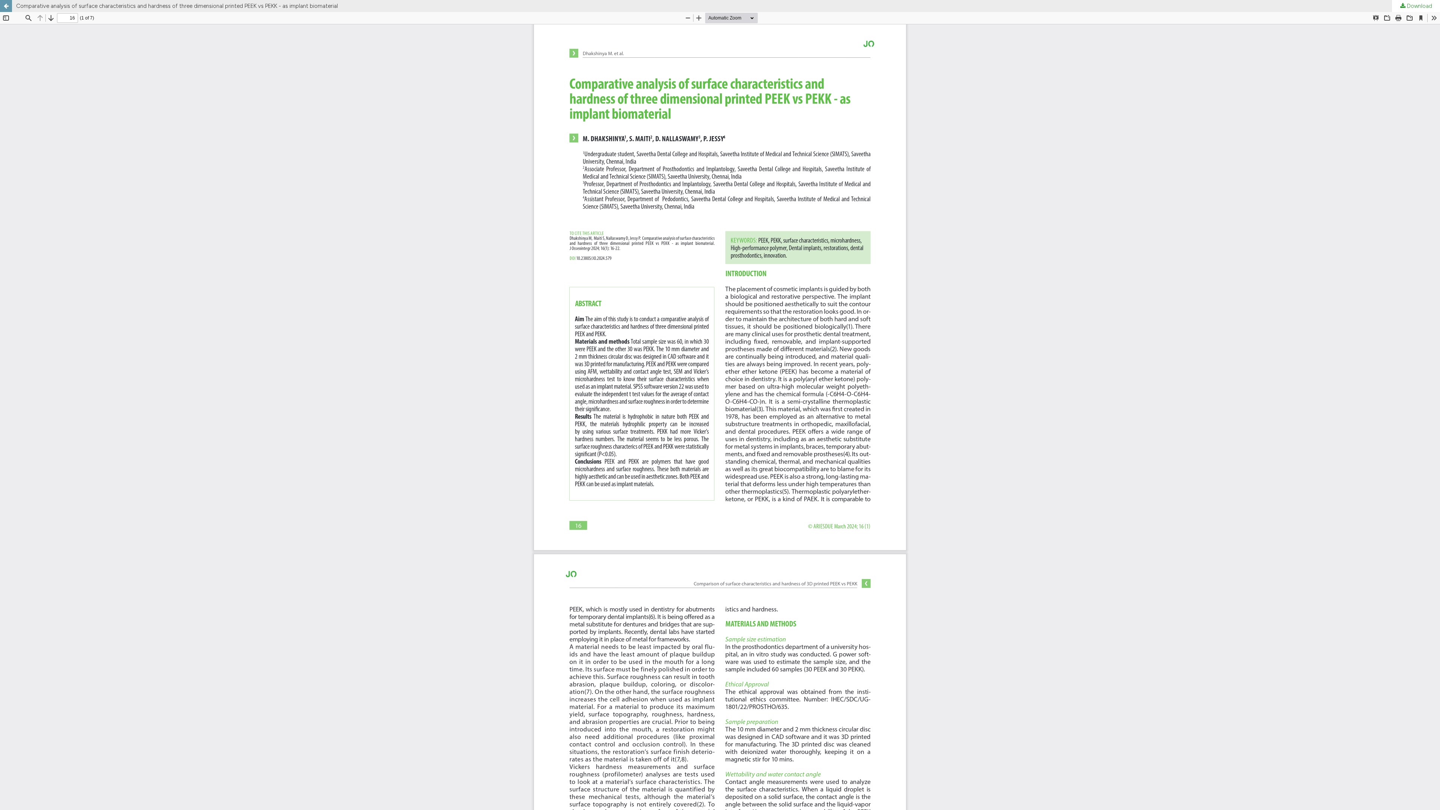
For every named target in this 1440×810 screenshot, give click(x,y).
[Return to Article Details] (6, 6)
